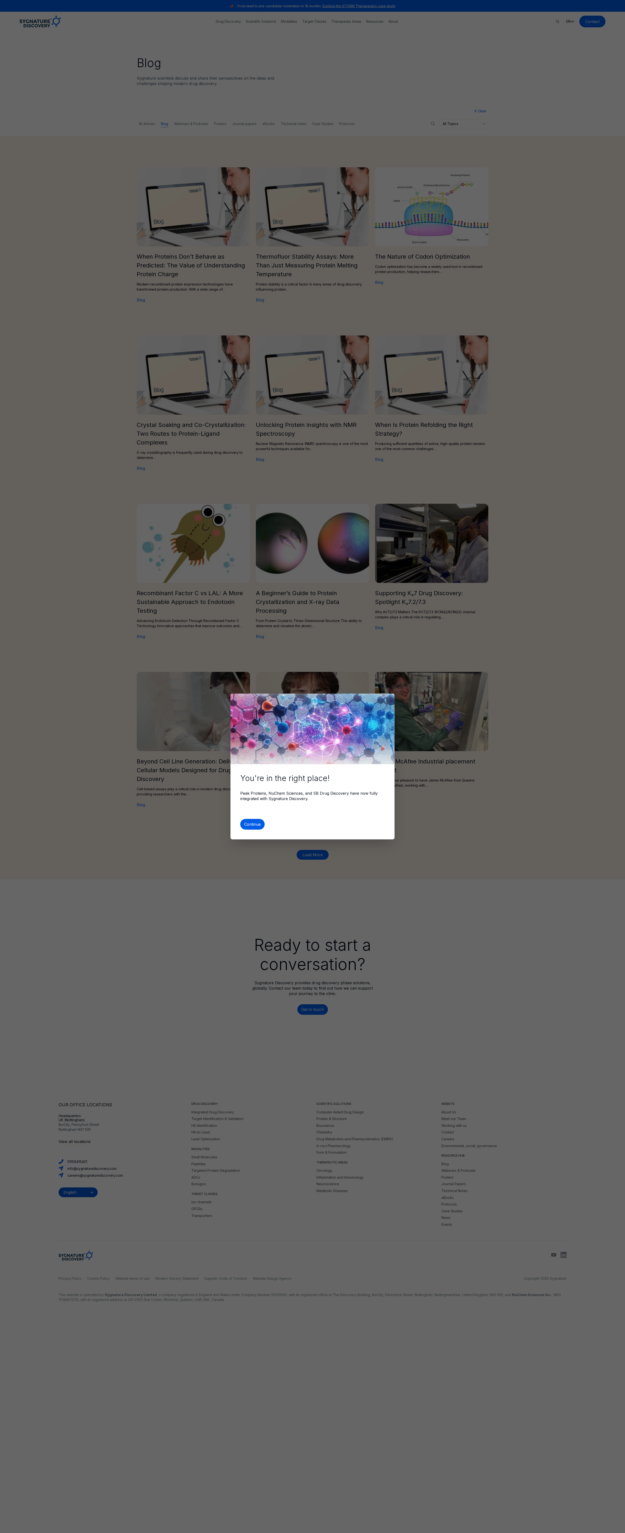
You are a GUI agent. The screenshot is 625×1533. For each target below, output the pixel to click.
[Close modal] (386, 702)
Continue (252, 824)
